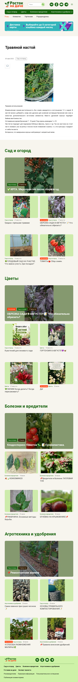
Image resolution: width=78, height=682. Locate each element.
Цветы (11, 278)
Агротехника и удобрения (30, 534)
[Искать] (43, 4)
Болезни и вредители (26, 406)
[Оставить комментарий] (7, 66)
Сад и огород (21, 58)
